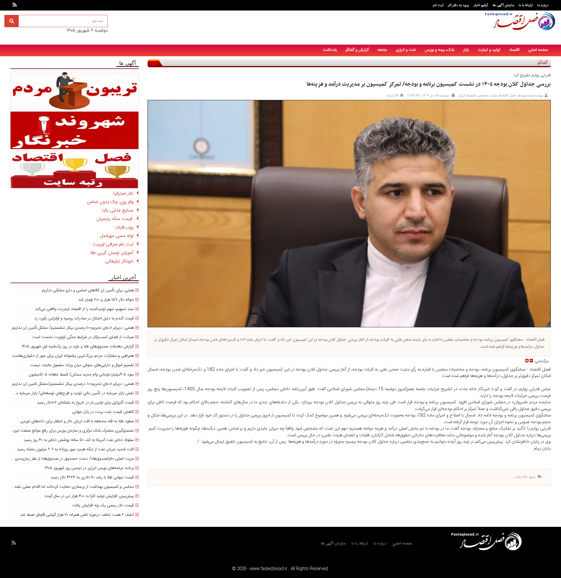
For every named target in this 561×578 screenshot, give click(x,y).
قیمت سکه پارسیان (116, 219)
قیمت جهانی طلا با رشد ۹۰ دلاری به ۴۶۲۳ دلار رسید (92, 477)
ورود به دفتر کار (458, 5)
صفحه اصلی (538, 49)
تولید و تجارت (489, 49)
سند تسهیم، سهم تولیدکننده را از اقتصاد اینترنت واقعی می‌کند (84, 309)
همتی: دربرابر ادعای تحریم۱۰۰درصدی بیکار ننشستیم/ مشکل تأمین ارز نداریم (73, 327)
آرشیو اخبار (481, 5)
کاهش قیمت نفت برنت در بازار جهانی (103, 412)
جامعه (382, 49)
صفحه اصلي (402, 543)
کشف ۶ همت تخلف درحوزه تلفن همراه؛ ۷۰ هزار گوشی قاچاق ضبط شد (77, 514)
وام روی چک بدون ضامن (111, 202)
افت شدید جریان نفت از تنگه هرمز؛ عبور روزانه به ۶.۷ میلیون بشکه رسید (75, 449)
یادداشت (330, 49)
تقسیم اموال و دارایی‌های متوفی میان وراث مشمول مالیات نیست (82, 365)
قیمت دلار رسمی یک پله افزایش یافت (103, 505)
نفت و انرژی (406, 49)
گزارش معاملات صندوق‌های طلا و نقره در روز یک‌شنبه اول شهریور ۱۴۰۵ (77, 346)
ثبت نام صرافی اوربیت (114, 244)
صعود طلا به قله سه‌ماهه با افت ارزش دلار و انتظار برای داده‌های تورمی (77, 421)
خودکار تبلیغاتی (120, 261)
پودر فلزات (125, 227)
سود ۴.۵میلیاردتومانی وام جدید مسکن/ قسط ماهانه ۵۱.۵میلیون (81, 374)
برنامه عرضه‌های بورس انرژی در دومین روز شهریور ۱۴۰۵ (89, 468)
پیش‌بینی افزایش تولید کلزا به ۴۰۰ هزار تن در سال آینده (89, 496)
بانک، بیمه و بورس (439, 49)
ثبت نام (438, 5)
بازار (466, 49)
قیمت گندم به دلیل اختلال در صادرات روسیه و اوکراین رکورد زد (84, 318)
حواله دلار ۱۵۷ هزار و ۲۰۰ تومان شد (106, 299)
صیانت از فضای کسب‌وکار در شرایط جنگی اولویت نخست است (83, 337)
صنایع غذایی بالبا (119, 210)
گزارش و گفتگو (357, 49)
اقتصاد (514, 49)
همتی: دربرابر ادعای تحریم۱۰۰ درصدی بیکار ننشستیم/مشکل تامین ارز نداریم (73, 383)
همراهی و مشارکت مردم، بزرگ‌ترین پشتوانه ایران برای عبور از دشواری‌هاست (73, 355)
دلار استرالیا (124, 194)
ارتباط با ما (526, 5)
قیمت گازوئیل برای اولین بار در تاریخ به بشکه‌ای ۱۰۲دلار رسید (85, 402)
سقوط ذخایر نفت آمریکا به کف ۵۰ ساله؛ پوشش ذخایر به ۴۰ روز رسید (79, 440)
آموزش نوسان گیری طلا (113, 253)
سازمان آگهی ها (503, 5)
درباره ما (542, 5)
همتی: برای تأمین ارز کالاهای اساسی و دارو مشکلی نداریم (88, 290)
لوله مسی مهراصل (118, 236)
